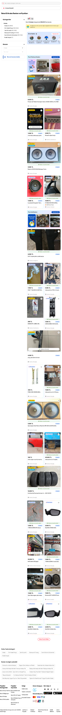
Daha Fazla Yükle (44, 639)
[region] (44, 39)
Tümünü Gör (55, 33)
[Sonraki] (59, 39)
